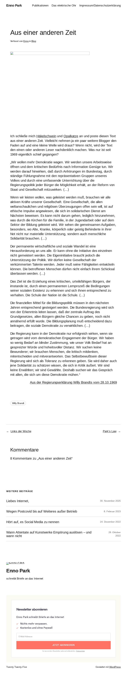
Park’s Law (109, 431)
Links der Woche (21, 431)
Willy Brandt (18, 403)
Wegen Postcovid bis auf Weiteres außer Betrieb (41, 511)
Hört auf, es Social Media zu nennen (32, 522)
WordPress (115, 667)
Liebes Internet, (17, 501)
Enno (26, 41)
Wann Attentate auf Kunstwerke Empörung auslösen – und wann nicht (48, 534)
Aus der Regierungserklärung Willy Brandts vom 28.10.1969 (73, 382)
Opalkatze (71, 136)
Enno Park (14, 5)
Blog (33, 41)
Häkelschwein (46, 136)
